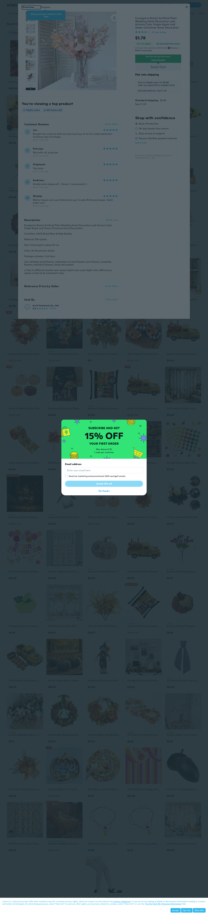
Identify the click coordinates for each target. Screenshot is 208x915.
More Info (199, 910)
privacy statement (122, 901)
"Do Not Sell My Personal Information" (163, 903)
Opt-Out (187, 910)
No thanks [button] (104, 491)
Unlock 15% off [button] (104, 483)
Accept (175, 910)
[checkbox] (66, 476)
